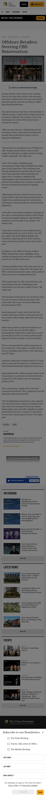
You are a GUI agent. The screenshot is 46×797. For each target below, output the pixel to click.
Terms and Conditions (30, 785)
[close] (43, 732)
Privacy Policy (13, 785)
